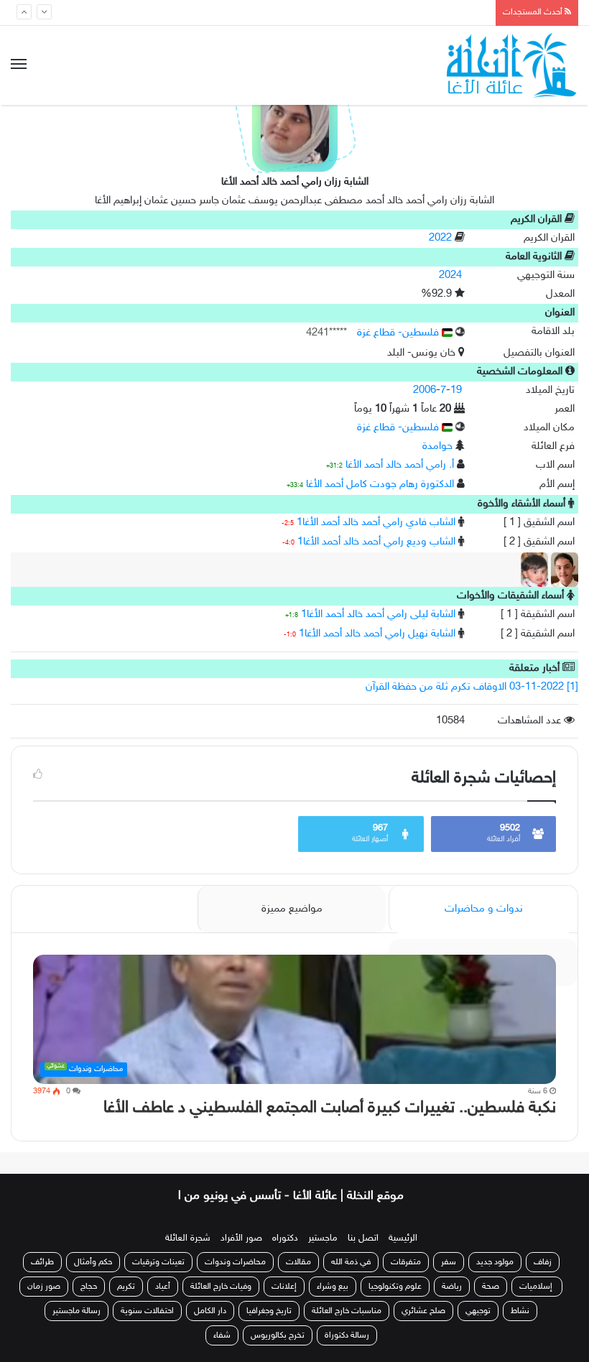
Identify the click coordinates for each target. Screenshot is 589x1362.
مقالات (298, 1262)
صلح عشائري (423, 1311)
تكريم (126, 1287)
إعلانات (284, 1287)
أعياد (162, 1287)
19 (456, 390)
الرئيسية (403, 1238)
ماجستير (323, 1238)
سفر (448, 1262)
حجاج (88, 1287)
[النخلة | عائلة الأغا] (512, 65)
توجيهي (478, 1311)
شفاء (222, 1335)
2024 (450, 275)
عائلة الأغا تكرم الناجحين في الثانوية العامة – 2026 (368, 12)
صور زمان (43, 1287)
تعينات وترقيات (158, 1262)
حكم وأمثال (93, 1262)
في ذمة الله (351, 1262)
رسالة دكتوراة (347, 1335)
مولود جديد (495, 1262)
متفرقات (406, 1262)
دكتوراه (285, 1238)
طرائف (42, 1262)
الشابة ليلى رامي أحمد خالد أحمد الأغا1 (378, 614)
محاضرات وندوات (235, 1262)
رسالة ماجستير (76, 1311)
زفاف (543, 1262)
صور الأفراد (241, 1238)
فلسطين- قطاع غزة (399, 333)
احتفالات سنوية (147, 1311)
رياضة (452, 1287)
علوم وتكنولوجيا (395, 1287)
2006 (424, 390)
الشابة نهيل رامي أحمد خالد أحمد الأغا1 (377, 634)
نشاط (520, 1311)
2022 (440, 238)
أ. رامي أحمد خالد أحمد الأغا (399, 465)
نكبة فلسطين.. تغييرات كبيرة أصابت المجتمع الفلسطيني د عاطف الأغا (329, 1108)
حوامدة (437, 446)
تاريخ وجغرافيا (269, 1311)
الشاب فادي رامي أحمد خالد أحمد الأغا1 (376, 522)
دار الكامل (210, 1311)
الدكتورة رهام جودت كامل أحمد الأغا (380, 484)
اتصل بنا (363, 1238)
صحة (490, 1287)
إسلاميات (537, 1287)
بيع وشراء (332, 1287)
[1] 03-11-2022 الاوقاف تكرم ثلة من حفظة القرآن (472, 687)
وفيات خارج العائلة (220, 1287)
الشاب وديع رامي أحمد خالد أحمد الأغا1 (376, 542)
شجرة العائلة (187, 1238)
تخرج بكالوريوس (278, 1335)
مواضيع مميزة (292, 909)
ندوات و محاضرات (484, 909)
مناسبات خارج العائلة (346, 1311)
